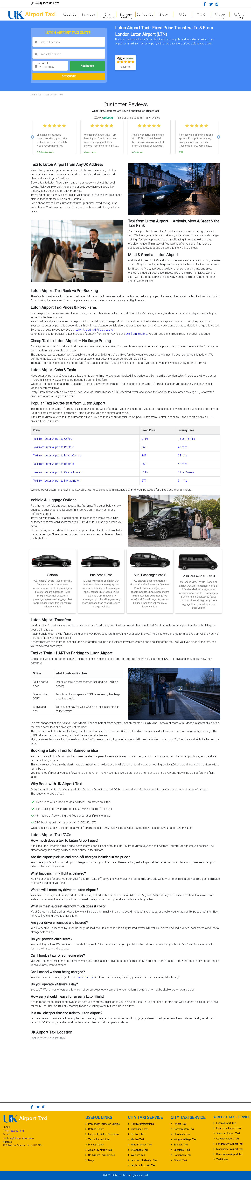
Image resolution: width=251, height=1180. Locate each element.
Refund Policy (239, 16)
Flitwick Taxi (180, 1160)
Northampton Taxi (184, 1129)
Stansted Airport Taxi (228, 1133)
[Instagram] (217, 4)
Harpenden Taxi (182, 1155)
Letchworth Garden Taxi (144, 1160)
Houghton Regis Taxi (185, 1139)
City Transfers (107, 16)
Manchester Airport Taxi (229, 1149)
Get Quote (69, 76)
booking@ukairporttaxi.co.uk (18, 1138)
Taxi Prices (222, 1159)
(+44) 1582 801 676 (47, 3)
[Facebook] (206, 4)
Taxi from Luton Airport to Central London (57, 472)
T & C (201, 14)
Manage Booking (126, 16)
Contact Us (145, 14)
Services (88, 14)
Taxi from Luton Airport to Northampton (56, 480)
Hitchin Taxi (137, 1139)
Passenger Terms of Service (104, 1124)
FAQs (182, 14)
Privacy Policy (220, 16)
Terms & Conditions (99, 1139)
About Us (69, 14)
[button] (32, 137)
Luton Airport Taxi (226, 1123)
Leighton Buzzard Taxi (143, 1165)
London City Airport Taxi (229, 1144)
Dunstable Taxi (182, 1150)
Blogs (163, 14)
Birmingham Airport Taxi (229, 1154)
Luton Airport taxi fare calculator (94, 329)
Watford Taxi (138, 1155)
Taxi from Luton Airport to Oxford (52, 438)
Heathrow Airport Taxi (228, 1128)
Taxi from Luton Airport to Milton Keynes (57, 455)
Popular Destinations (142, 1124)
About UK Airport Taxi (100, 1150)
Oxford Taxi (180, 1124)
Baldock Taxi (181, 1144)
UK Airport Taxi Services (101, 1155)
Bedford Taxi (138, 1134)
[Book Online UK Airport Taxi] (31, 14)
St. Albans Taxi (182, 1134)
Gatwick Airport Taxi (227, 1138)
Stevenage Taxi (139, 1150)
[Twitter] (211, 4)
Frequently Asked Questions (103, 1134)
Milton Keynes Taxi (141, 1144)
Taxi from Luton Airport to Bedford (53, 447)
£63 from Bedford (136, 333)
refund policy (85, 977)
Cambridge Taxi (139, 1129)
